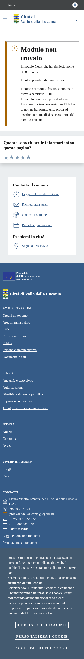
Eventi (7, 476)
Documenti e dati (14, 357)
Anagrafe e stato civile (18, 380)
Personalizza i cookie (42, 636)
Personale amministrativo (20, 350)
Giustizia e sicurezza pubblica (23, 394)
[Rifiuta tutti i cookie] (79, 554)
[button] (11, 5)
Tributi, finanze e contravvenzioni (25, 408)
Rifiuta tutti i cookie (42, 625)
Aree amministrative (16, 322)
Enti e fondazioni (14, 336)
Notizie (7, 432)
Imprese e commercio (17, 401)
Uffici (7, 329)
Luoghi (7, 469)
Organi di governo (15, 315)
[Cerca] (75, 19)
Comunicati (10, 438)
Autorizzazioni (13, 387)
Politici (7, 343)
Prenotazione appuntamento (21, 542)
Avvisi (7, 445)
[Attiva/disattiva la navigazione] (4, 18)
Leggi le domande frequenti (21, 536)
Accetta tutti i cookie (42, 648)
